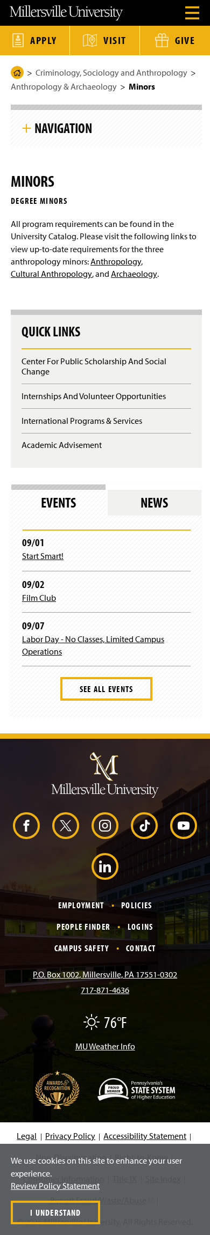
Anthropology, (116, 261)
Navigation (63, 127)
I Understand (55, 1212)
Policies (136, 905)
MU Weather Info (105, 1046)
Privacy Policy (70, 1135)
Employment (81, 905)
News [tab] (154, 502)
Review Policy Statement (55, 1185)
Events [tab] (58, 502)
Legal (27, 1135)
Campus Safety (81, 948)
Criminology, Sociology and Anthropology (111, 72)
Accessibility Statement (144, 1135)
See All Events (107, 688)
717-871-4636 (105, 990)
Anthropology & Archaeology (64, 86)
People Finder (83, 926)
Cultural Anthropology (51, 273)
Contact (141, 948)
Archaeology (134, 273)
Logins (140, 926)
